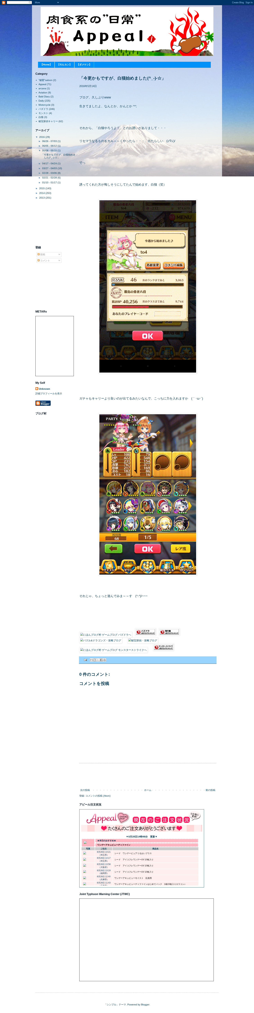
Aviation (43, 92)
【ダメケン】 (84, 64)
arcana (42, 88)
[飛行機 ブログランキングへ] (169, 634)
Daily (41, 100)
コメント (45, 260)
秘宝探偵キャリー (48, 121)
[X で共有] (98, 660)
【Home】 (46, 64)
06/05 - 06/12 (50, 145)
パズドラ (43, 109)
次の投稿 (85, 790)
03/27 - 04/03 (50, 168)
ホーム (147, 790)
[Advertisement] (148, 776)
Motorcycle (44, 104)
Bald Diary (44, 96)
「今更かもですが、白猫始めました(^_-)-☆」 (58, 156)
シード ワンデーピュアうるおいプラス (133, 853)
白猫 (41, 117)
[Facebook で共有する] (101, 660)
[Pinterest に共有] (104, 660)
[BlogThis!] (94, 660)
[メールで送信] (91, 660)
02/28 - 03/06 (50, 173)
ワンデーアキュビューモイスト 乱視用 (133, 878)
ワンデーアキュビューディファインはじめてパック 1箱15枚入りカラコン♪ (149, 884)
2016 (42, 137)
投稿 (42, 254)
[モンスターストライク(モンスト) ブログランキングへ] (163, 649)
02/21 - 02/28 (50, 177)
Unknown (44, 388)
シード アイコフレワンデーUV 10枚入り (133, 859)
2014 (42, 193)
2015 (42, 188)
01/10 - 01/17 (50, 182)
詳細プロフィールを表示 (48, 393)
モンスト (43, 113)
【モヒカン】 (64, 64)
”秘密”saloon (45, 80)
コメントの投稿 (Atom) (98, 795)
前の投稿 (210, 790)
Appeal (42, 84)
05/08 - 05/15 (50, 150)
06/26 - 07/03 (50, 141)
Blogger (145, 1004)
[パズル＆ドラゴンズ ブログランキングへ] (145, 634)
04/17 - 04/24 (50, 163)
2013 (42, 197)
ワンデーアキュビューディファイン (113, 845)
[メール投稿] (85, 660)
